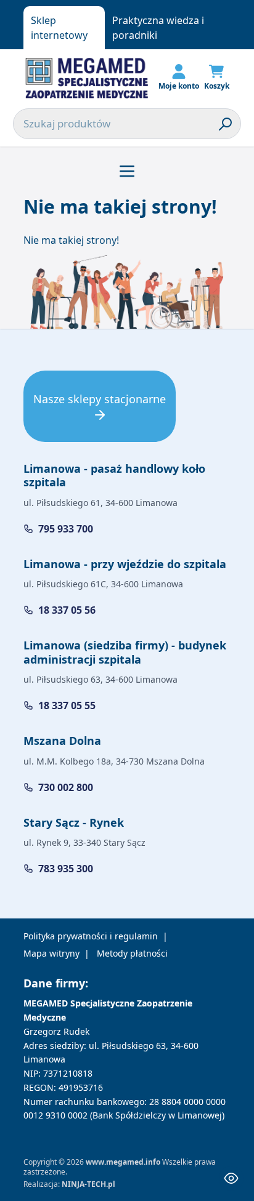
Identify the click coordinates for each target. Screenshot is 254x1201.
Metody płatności (132, 953)
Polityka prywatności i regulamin (90, 936)
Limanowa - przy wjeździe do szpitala (124, 563)
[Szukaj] (225, 123)
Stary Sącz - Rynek (73, 822)
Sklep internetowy (59, 28)
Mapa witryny (51, 953)
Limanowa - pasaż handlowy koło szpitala (114, 475)
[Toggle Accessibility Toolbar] (231, 1178)
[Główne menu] (127, 171)
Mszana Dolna (62, 740)
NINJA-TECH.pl (88, 1184)
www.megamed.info (123, 1162)
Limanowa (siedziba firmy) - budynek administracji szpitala (124, 652)
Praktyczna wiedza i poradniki (158, 28)
